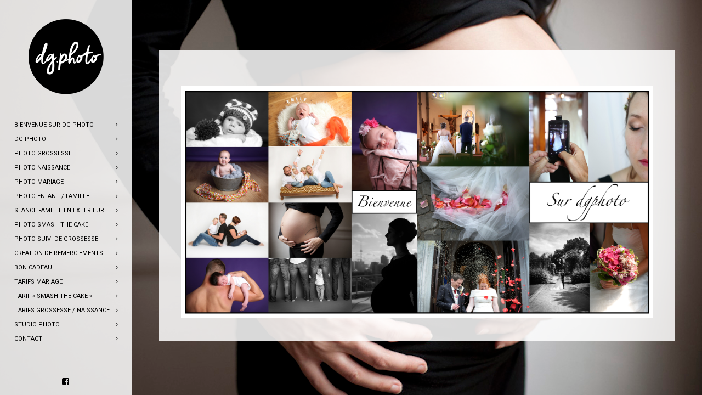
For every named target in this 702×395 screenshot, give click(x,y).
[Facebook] (65, 381)
